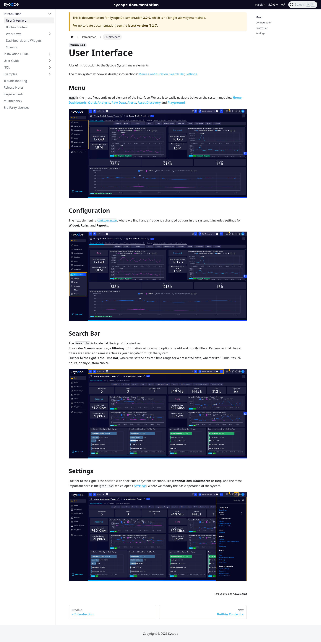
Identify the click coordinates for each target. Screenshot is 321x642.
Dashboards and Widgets (24, 41)
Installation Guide (16, 54)
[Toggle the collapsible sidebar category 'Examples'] (50, 74)
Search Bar (176, 74)
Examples (10, 74)
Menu (143, 74)
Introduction (13, 14)
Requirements (14, 94)
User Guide (12, 61)
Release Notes (14, 87)
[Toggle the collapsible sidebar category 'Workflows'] (50, 34)
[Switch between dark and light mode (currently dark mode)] (283, 5)
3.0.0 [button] (271, 5)
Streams (12, 47)
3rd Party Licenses (16, 108)
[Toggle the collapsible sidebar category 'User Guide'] (50, 61)
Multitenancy (13, 101)
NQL (7, 67)
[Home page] (72, 37)
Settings (191, 74)
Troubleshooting (15, 81)
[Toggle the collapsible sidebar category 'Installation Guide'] (50, 54)
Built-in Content (17, 27)
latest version (138, 25)
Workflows (13, 34)
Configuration (158, 74)
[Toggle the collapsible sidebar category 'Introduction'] (50, 14)
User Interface (16, 20)
